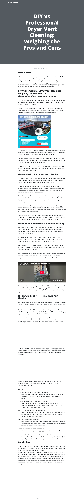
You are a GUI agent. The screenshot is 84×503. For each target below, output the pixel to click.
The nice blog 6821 (13, 2)
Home (68, 2)
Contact (75, 2)
